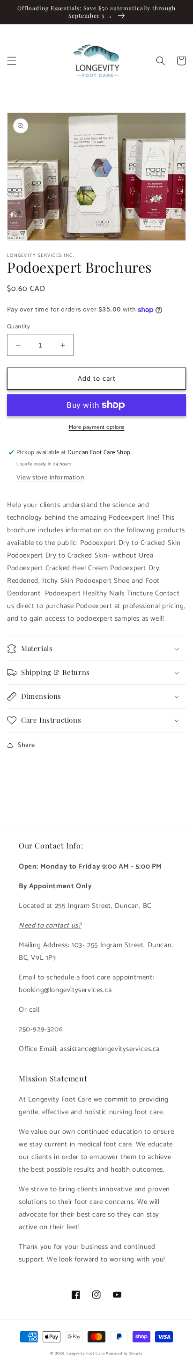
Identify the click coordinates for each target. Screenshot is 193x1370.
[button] (11, 61)
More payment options (97, 427)
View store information (50, 477)
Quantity (18, 327)
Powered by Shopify (124, 1353)
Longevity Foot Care (85, 1353)
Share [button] (26, 745)
